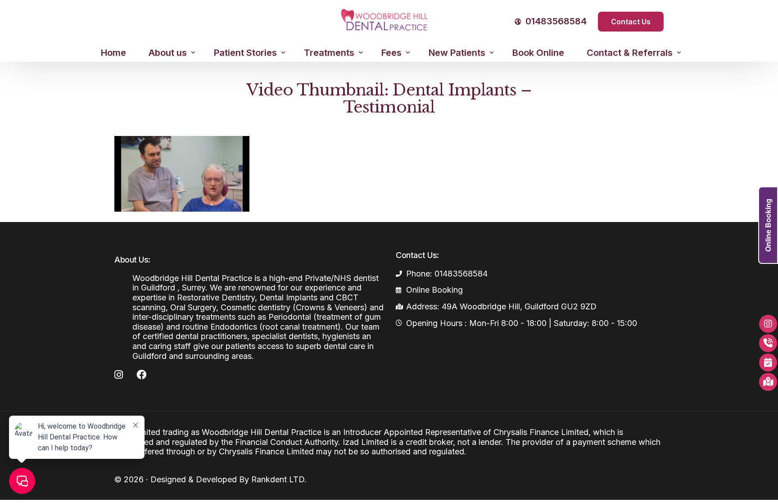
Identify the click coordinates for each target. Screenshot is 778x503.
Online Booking (768, 225)
